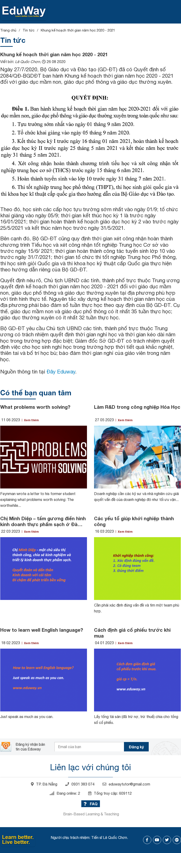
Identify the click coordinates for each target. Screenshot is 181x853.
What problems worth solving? (35, 407)
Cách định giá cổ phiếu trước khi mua (132, 633)
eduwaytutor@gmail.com (129, 784)
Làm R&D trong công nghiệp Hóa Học (137, 407)
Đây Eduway (60, 372)
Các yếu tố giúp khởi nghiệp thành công (134, 521)
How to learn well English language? (41, 630)
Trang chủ (8, 30)
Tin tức (28, 30)
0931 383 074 (83, 784)
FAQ (93, 803)
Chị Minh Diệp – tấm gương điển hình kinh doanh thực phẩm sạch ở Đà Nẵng (43, 521)
